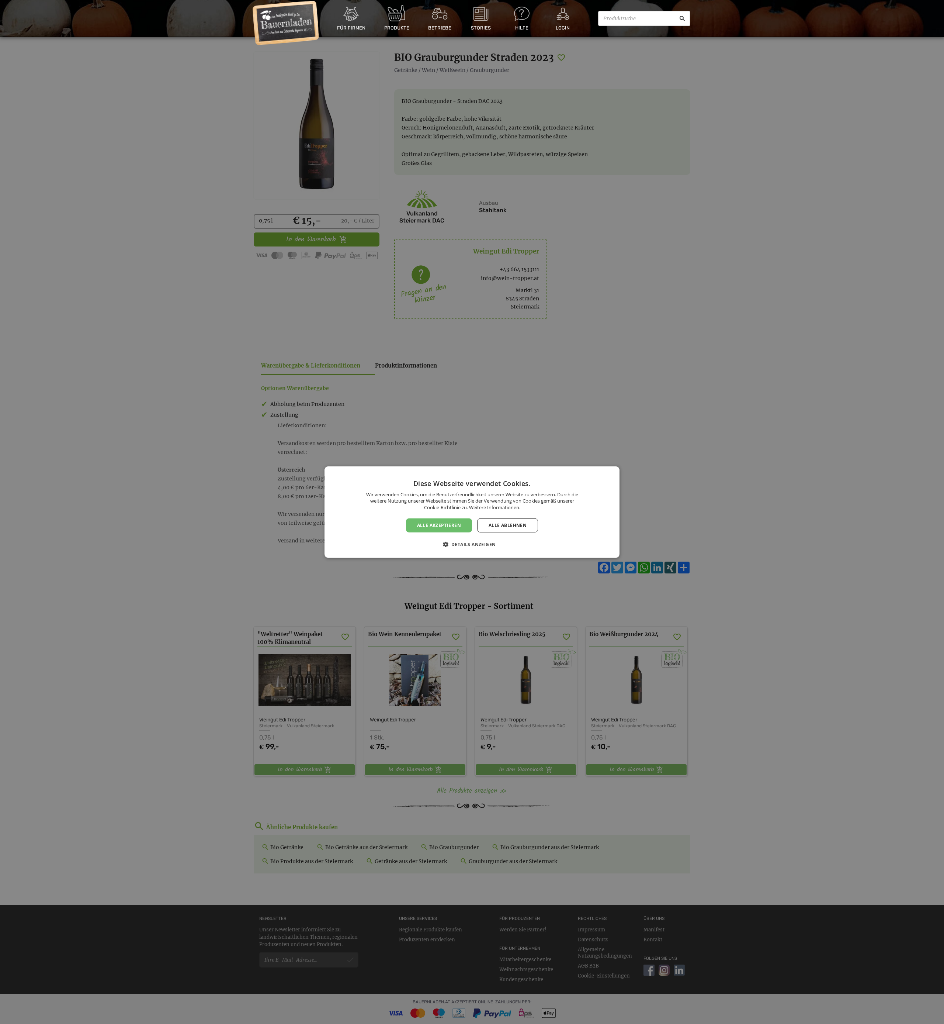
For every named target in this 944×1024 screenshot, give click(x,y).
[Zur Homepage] (286, 23)
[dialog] (472, 512)
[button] (472, 544)
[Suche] (682, 18)
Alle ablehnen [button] (508, 525)
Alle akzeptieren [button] (439, 525)
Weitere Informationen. (494, 507)
